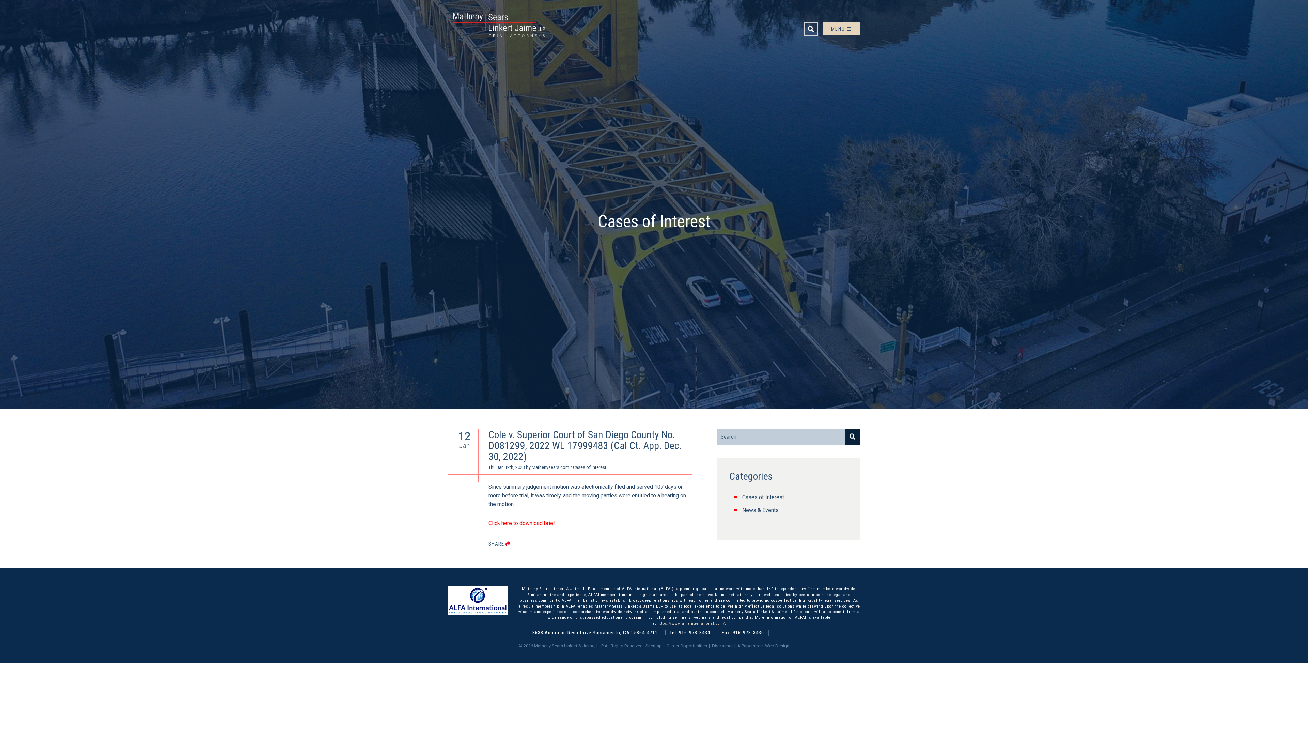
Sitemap (653, 645)
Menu (839, 29)
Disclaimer (722, 645)
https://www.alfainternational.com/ (691, 623)
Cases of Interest (763, 497)
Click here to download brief (521, 523)
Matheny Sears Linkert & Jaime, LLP (569, 645)
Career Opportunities (687, 645)
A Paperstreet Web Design (763, 645)
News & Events (760, 510)
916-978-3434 (694, 633)
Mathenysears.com (550, 467)
